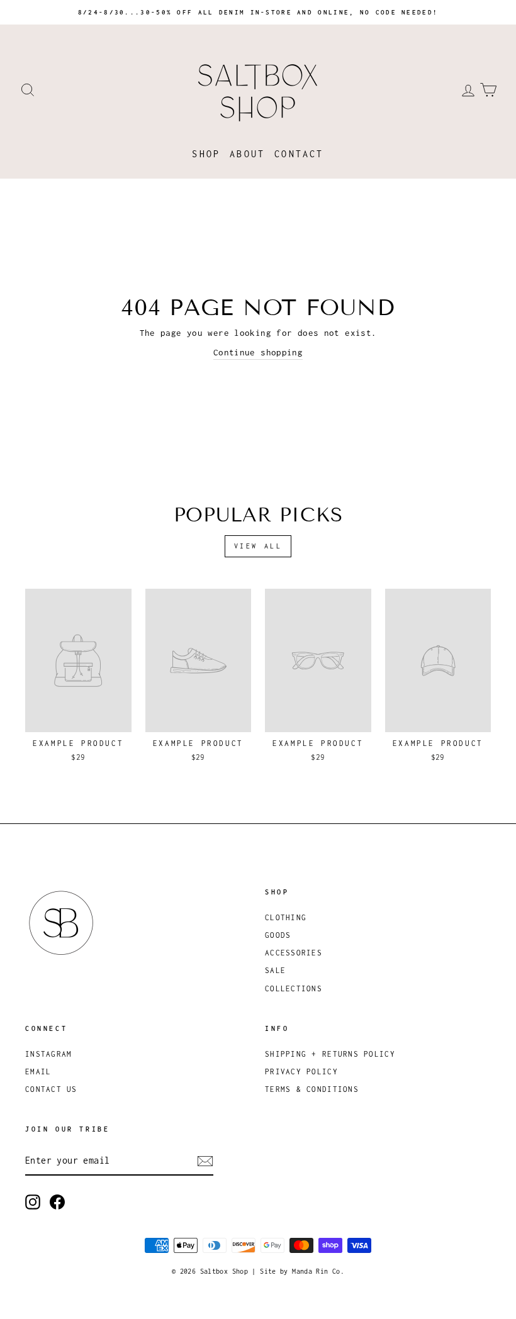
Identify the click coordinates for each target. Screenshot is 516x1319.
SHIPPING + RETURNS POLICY (330, 1054)
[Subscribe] (205, 1161)
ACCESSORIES (293, 953)
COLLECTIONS (293, 988)
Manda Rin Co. (318, 1271)
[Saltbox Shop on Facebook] (57, 1202)
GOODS (278, 935)
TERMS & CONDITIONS (312, 1089)
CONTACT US (51, 1089)
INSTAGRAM (48, 1054)
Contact (298, 153)
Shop (206, 153)
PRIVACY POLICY (301, 1071)
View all (258, 546)
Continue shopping (258, 352)
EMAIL (38, 1071)
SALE (275, 970)
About (247, 153)
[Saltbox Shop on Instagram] (32, 1202)
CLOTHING (285, 917)
